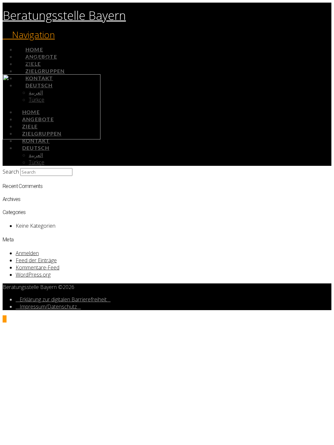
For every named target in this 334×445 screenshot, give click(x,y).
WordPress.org (33, 274)
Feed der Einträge (36, 260)
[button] (29, 34)
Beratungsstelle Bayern (64, 15)
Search (11, 171)
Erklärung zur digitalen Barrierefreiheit (63, 299)
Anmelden (27, 253)
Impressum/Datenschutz (48, 306)
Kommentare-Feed (37, 267)
